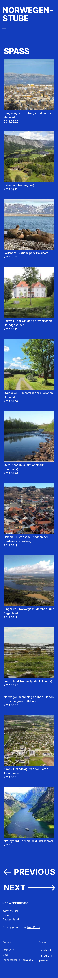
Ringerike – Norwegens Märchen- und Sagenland (29, 611)
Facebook (45, 950)
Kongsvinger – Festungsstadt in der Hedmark (27, 115)
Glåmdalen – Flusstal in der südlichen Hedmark (28, 395)
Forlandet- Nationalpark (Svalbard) (27, 253)
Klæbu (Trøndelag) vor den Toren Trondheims (26, 771)
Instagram (45, 955)
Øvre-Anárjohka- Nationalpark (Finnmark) (24, 467)
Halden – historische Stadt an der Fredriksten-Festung (26, 539)
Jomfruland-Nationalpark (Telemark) (28, 681)
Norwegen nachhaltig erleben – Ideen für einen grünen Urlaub (29, 699)
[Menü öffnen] (4, 28)
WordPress (33, 927)
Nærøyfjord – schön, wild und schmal (28, 841)
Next (29, 888)
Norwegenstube (27, 14)
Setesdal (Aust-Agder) (19, 185)
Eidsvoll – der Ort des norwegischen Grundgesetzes (28, 323)
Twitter (43, 961)
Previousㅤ (29, 872)
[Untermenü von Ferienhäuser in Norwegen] (34, 960)
